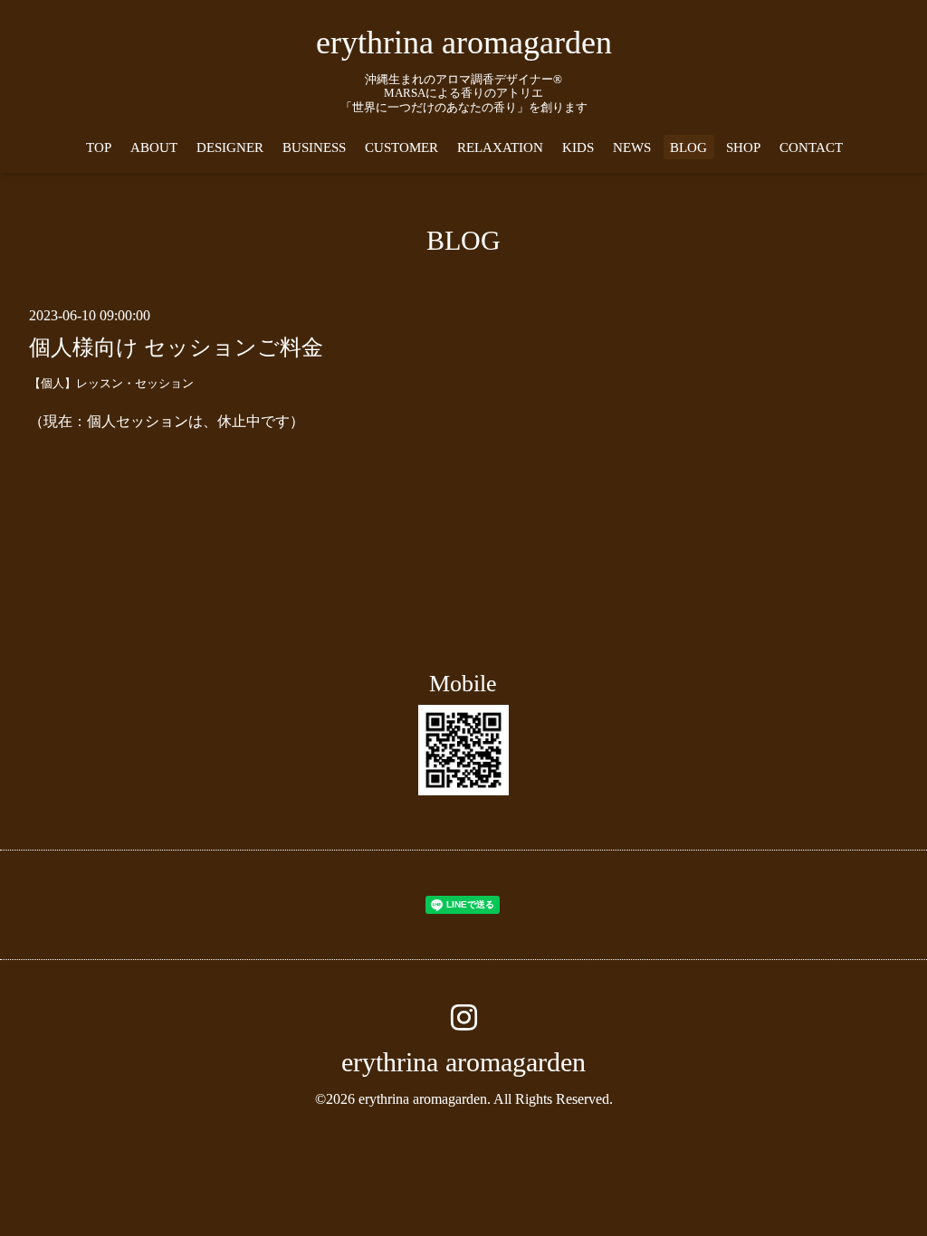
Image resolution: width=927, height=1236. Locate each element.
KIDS (578, 147)
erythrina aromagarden (464, 42)
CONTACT (811, 147)
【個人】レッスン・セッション (111, 383)
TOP (98, 147)
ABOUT (153, 147)
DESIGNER (229, 147)
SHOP (743, 147)
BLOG (688, 147)
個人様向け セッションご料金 (176, 347)
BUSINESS (314, 147)
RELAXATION (500, 147)
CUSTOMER (401, 147)
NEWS (632, 147)
